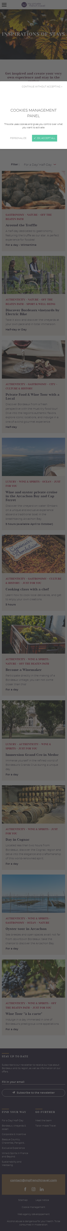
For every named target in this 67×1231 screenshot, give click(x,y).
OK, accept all (45, 138)
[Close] (33, 615)
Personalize (18, 138)
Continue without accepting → (42, 87)
